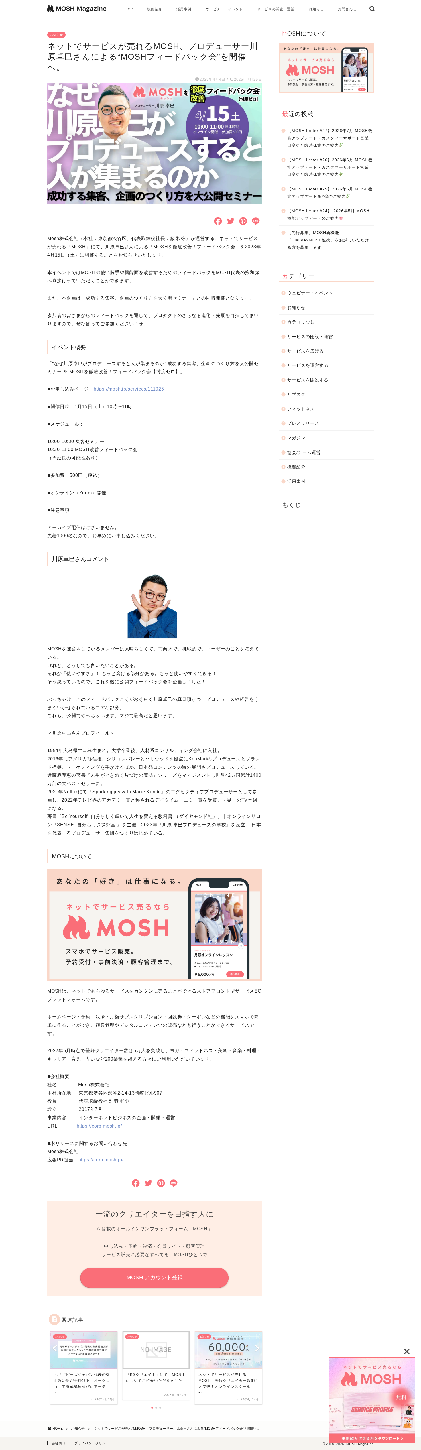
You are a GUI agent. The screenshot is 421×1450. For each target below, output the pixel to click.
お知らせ (316, 9)
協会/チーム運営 (304, 452)
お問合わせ (347, 9)
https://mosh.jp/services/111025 (129, 389)
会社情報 (59, 1443)
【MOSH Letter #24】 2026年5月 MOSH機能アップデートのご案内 (328, 215)
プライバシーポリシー (91, 1443)
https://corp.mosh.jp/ (99, 1126)
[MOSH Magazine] (76, 13)
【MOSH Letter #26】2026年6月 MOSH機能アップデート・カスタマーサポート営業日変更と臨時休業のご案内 (329, 167)
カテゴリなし (301, 321)
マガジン (296, 437)
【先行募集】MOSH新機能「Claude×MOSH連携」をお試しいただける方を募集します (328, 240)
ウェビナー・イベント (224, 9)
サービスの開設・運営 (275, 9)
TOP (129, 9)
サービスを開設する (307, 379)
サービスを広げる (305, 351)
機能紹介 (154, 9)
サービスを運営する (307, 365)
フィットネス (301, 408)
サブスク (296, 394)
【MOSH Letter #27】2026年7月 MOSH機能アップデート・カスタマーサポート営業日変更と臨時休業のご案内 (329, 138)
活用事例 (183, 9)
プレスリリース (303, 423)
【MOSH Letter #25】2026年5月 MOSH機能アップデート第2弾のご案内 (329, 193)
